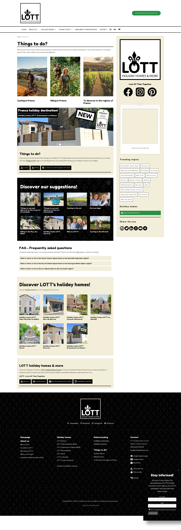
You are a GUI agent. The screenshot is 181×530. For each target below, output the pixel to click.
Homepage (25, 437)
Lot (147, 185)
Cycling (25, 168)
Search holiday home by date (60, 381)
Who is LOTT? (73, 232)
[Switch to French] (115, 29)
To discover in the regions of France (98, 101)
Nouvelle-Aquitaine (129, 194)
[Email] (140, 228)
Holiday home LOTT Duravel (52, 233)
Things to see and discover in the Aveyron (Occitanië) (30, 210)
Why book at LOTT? (26, 451)
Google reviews (136, 459)
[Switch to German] (119, 29)
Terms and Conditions (139, 468)
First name (162, 496)
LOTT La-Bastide (62, 457)
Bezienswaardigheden (130, 170)
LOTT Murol (61, 454)
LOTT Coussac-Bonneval (65, 460)
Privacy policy (136, 472)
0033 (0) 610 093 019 (137, 447)
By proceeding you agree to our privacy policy (163, 509)
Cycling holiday (127, 175)
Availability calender (100, 444)
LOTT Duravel (61, 441)
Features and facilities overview (67, 466)
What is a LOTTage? (26, 454)
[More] (145, 228)
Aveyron (146, 166)
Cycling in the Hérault (99, 232)
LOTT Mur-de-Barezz (64, 450)
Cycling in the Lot (74, 208)
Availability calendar (82, 381)
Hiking (35, 168)
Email (162, 503)
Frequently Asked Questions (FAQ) (31, 457)
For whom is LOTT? (26, 448)
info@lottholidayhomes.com (139, 450)
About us (33, 29)
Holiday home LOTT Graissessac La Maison (76, 347)
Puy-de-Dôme (127, 199)
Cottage (145, 170)
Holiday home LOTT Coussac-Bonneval (36, 115)
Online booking (101, 437)
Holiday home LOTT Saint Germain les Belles (29, 318)
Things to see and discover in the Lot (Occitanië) (51, 210)
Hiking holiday (127, 185)
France (124, 180)
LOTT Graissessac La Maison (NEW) (68, 447)
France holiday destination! (38, 110)
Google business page (139, 456)
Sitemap (135, 478)
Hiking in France (58, 100)
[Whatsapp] (136, 228)
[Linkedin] (131, 228)
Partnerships (95, 208)
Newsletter (135, 463)
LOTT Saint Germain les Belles (67, 444)
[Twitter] (127, 228)
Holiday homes (47, 29)
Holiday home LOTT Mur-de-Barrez (51, 318)
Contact (103, 29)
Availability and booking (86, 29)
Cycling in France (26, 100)
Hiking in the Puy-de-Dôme (29, 233)
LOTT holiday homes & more (132, 189)
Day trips (140, 175)
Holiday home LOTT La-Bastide (101, 318)
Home (24, 29)
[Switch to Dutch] (110, 29)
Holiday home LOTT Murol (27, 347)
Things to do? (65, 29)
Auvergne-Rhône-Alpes (130, 166)
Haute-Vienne (136, 180)
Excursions (152, 175)
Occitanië (143, 194)
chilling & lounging (140, 148)
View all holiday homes (130, 213)
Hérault (139, 185)
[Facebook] (122, 228)
